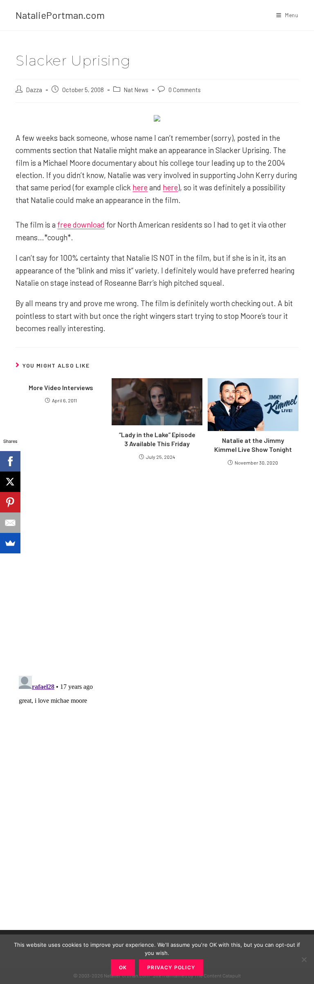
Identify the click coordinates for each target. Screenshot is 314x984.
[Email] (10, 522)
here (140, 187)
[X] (10, 482)
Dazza (34, 89)
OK (123, 967)
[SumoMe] (10, 543)
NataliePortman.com (60, 15)
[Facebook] (10, 461)
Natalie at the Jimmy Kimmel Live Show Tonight (253, 444)
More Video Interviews (61, 387)
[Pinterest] (10, 502)
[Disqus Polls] (157, 570)
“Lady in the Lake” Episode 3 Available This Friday (157, 439)
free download (81, 224)
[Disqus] (157, 775)
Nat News (136, 89)
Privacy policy (171, 967)
